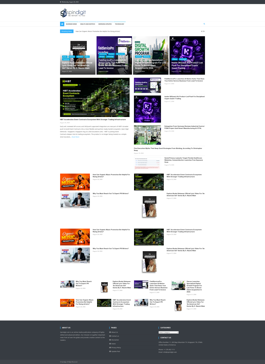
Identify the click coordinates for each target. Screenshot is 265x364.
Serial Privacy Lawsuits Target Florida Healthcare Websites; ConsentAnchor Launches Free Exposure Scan (183, 160)
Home (114, 344)
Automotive (66, 54)
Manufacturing (177, 56)
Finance (138, 59)
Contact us (115, 336)
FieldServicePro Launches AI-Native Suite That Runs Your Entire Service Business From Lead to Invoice (76, 64)
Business (75, 54)
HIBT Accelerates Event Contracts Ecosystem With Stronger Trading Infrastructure (104, 32)
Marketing (110, 56)
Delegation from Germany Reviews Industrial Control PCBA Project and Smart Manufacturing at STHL (187, 64)
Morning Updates (105, 24)
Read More (75, 137)
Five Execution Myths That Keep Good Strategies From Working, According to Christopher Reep (168, 149)
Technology (119, 24)
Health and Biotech (87, 24)
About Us (115, 332)
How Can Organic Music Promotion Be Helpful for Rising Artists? (111, 176)
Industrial (191, 54)
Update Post (116, 351)
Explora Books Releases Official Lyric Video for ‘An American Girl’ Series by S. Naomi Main (186, 195)
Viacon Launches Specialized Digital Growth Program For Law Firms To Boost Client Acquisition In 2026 (114, 64)
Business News (71, 24)
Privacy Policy (116, 348)
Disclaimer (115, 340)
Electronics (183, 54)
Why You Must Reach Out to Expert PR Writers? (111, 193)
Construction (83, 54)
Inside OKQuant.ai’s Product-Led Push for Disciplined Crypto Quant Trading (150, 65)
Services (65, 56)
